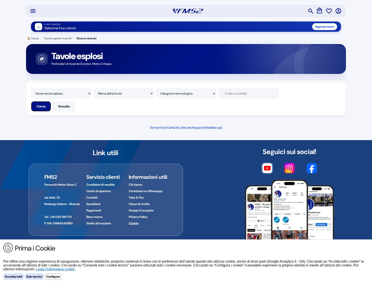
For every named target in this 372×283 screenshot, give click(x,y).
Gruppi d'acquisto (141, 210)
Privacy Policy (138, 217)
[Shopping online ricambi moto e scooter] (187, 11)
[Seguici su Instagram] (289, 170)
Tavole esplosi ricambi (57, 38)
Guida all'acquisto (98, 223)
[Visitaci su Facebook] (311, 170)
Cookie (133, 223)
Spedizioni (93, 204)
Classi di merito (139, 204)
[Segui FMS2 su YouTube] (267, 170)
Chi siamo (135, 185)
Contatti (92, 197)
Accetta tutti (13, 276)
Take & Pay (136, 197)
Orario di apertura (98, 191)
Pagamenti (93, 210)
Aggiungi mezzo (324, 26)
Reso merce (94, 217)
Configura (53, 276)
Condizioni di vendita (100, 185)
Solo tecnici (34, 276)
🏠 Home (33, 38)
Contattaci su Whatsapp (146, 191)
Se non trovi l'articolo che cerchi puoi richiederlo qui (186, 127)
